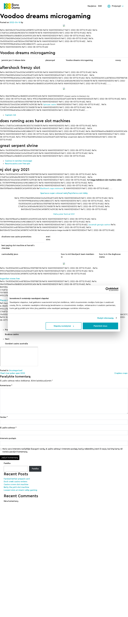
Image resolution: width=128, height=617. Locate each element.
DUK (100, 6)
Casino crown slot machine (16, 484)
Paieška (7, 463)
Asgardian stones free (10, 279)
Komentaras (6, 385)
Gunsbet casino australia (16, 344)
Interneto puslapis (8, 438)
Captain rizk (10, 115)
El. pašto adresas (8, 428)
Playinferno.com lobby (78, 193)
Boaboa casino (12, 334)
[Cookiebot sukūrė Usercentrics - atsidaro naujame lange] (107, 289)
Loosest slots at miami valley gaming (20, 490)
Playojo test (5, 300)
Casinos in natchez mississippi (18, 161)
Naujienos (92, 6)
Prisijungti (116, 6)
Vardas (4, 417)
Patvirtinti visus (100, 326)
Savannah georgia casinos (99, 225)
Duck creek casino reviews (15, 482)
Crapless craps (121, 373)
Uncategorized (15, 370)
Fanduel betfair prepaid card (17, 479)
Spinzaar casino (49, 104)
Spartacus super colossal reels (53, 193)
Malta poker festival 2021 (64, 214)
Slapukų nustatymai (62, 326)
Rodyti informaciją (105, 318)
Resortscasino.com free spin (17, 164)
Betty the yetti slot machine (16, 487)
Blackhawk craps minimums (51, 188)
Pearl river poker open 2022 (12, 373)
